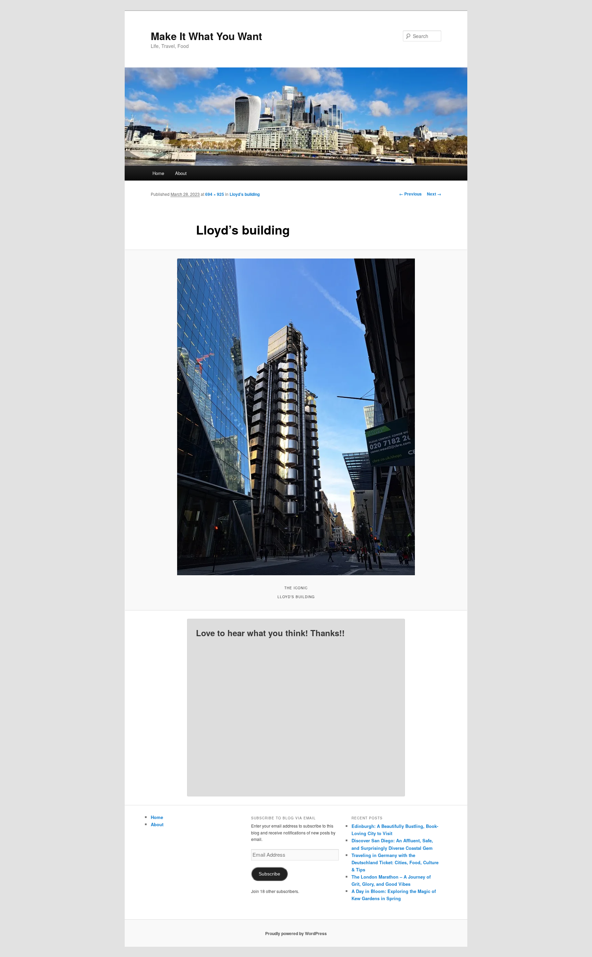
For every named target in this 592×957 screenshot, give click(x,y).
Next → (434, 194)
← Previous (410, 194)
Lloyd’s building (245, 194)
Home (158, 173)
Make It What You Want (206, 35)
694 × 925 (214, 194)
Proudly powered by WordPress (296, 933)
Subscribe (269, 874)
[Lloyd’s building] (296, 417)
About (181, 173)
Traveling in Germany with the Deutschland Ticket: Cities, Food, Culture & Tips (395, 862)
